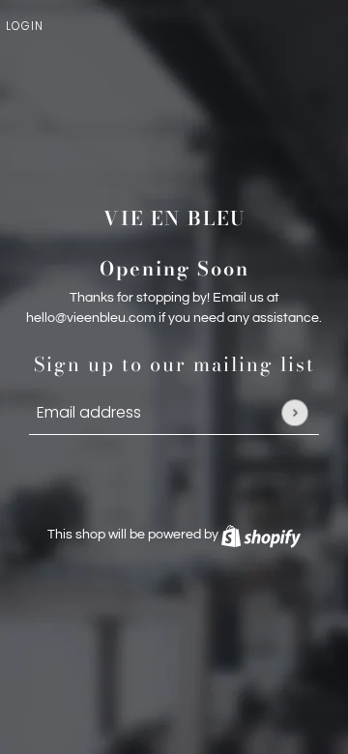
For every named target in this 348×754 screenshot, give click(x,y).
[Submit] (294, 412)
